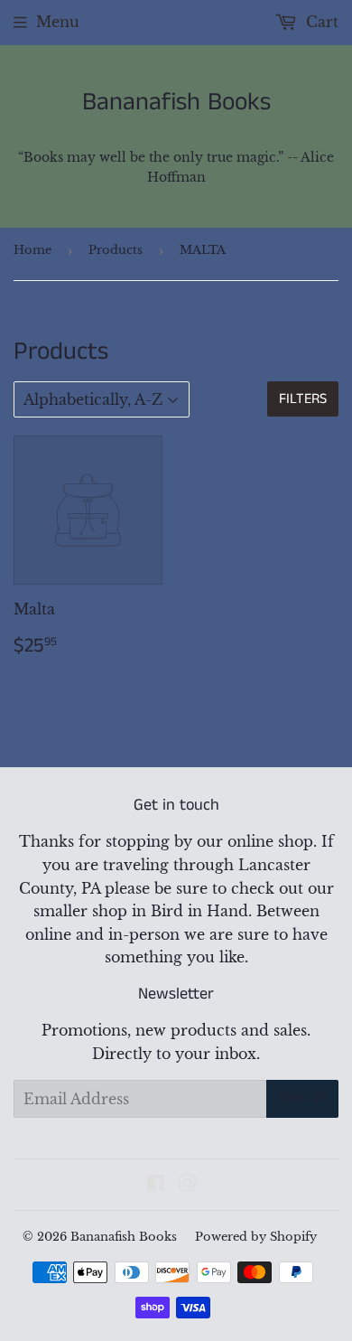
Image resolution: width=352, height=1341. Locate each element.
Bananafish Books (176, 103)
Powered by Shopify (256, 1236)
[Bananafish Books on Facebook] (155, 1185)
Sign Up (302, 1098)
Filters (303, 399)
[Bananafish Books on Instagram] (188, 1185)
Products (115, 250)
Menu (57, 22)
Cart (319, 22)
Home (32, 250)
